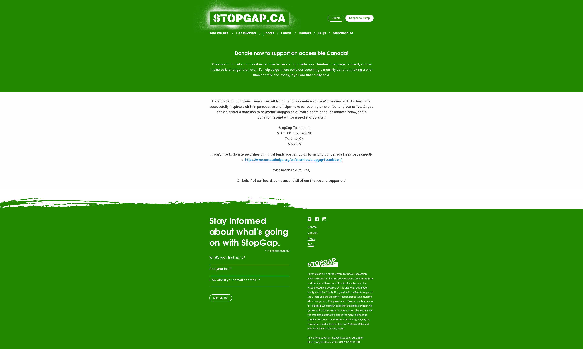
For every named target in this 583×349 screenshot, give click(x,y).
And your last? (220, 269)
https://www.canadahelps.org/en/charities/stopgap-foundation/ (293, 160)
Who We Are (218, 33)
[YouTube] (324, 219)
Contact (305, 33)
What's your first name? (227, 257)
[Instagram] (309, 219)
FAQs (322, 33)
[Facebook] (317, 219)
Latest (286, 33)
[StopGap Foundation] (249, 18)
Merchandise (343, 33)
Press (311, 238)
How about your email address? (234, 280)
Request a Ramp (359, 18)
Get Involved (246, 33)
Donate (336, 18)
